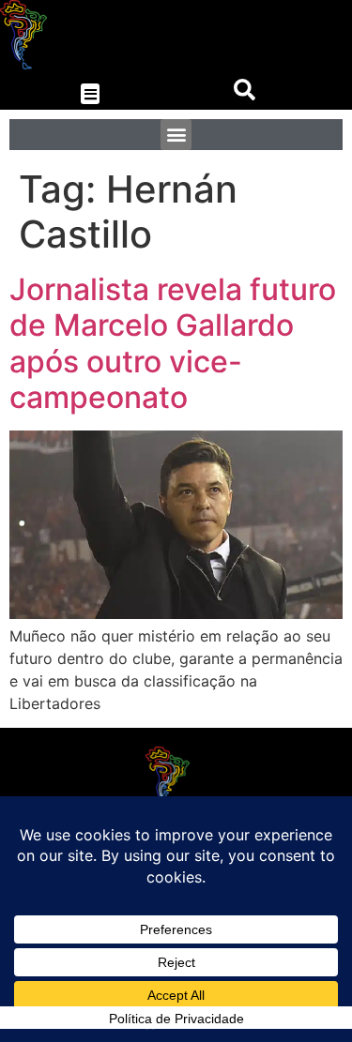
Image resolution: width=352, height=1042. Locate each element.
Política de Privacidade (176, 1018)
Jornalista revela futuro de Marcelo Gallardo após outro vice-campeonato (172, 343)
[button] (90, 94)
